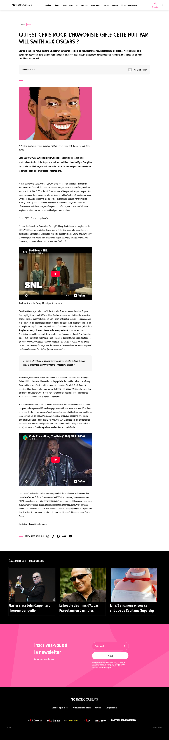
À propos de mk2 (111, 708)
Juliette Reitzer (142, 70)
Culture (106, 5)
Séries (56, 5)
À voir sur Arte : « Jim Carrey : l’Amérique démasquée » (40, 303)
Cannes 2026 (67, 5)
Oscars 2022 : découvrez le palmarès (33, 218)
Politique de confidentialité (82, 708)
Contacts (98, 708)
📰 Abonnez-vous (129, 5)
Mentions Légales (157, 727)
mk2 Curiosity (82, 5)
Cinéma (48, 5)
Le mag (115, 5)
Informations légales (105, 668)
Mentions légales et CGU (60, 708)
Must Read (95, 5)
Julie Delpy (28, 419)
